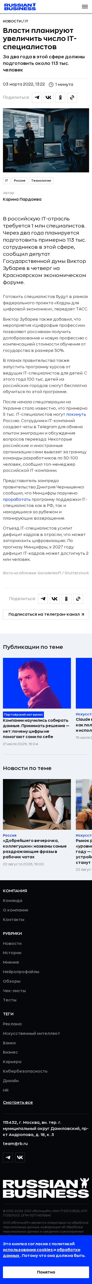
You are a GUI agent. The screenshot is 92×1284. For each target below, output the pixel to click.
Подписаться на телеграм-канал (44, 614)
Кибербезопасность (25, 1071)
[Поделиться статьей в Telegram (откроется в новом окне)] (37, 97)
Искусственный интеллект (31, 1034)
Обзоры (11, 981)
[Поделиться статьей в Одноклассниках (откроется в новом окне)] (60, 97)
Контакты (13, 920)
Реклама (12, 1024)
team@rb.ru (15, 1144)
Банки (9, 1043)
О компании (15, 910)
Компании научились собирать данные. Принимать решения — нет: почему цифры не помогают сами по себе (36, 729)
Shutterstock (77, 573)
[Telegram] (8, 1157)
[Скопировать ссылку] (72, 97)
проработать (17, 500)
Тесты (9, 1000)
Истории (12, 953)
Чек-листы (14, 991)
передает (64, 309)
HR (6, 1090)
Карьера (12, 1062)
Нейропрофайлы (21, 972)
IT (26, 21)
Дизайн (11, 1081)
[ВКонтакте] (20, 1157)
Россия (19, 180)
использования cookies (28, 1250)
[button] (85, 6)
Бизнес (10, 1052)
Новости (12, 21)
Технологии (41, 180)
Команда (12, 901)
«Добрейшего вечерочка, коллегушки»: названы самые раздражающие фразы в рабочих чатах (35, 849)
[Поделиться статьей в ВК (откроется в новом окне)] (48, 97)
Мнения (11, 962)
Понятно (46, 1272)
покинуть (76, 414)
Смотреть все (18, 1103)
